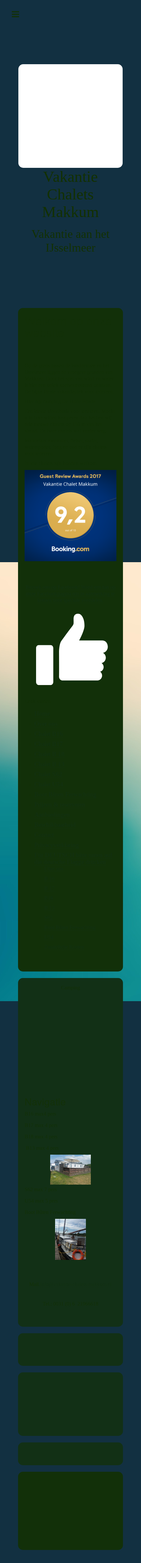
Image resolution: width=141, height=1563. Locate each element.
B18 (48, 898)
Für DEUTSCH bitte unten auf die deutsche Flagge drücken (73, 858)
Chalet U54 (48, 784)
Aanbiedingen (52, 814)
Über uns (53, 868)
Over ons (45, 723)
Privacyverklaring (56, 844)
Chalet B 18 (49, 754)
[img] (70, 116)
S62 (48, 917)
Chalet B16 (48, 733)
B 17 (49, 888)
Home (42, 713)
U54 (48, 937)
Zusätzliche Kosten (64, 947)
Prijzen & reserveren (59, 804)
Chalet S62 (48, 774)
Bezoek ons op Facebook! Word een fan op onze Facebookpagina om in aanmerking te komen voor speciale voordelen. (70, 593)
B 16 (49, 878)
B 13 (49, 908)
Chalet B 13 (49, 764)
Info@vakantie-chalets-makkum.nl (75, 1284)
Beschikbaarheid (55, 824)
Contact (44, 834)
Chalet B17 (48, 743)
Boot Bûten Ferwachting (65, 794)
